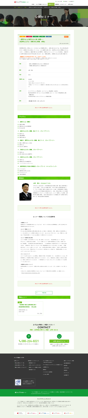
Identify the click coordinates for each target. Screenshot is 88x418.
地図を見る (31, 94)
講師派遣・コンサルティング (60, 4)
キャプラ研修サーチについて (41, 4)
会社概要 (71, 1)
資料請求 (65, 1)
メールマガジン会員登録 (47, 371)
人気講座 (29, 36)
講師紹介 (44, 369)
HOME (33, 4)
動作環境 (65, 365)
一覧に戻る (44, 292)
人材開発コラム (46, 367)
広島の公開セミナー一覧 (19, 365)
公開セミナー (51, 4)
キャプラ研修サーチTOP (19, 357)
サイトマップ (66, 372)
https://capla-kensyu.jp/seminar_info (31, 272)
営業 (49, 36)
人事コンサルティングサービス (35, 365)
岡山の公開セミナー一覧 (19, 362)
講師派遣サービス (32, 362)
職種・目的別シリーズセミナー (21, 367)
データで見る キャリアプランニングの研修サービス (52, 364)
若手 (35, 36)
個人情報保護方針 (67, 363)
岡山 (22, 36)
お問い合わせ (70, 4)
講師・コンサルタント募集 (69, 360)
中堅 (42, 36)
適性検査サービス (32, 369)
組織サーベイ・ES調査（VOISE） (35, 367)
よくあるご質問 (59, 1)
